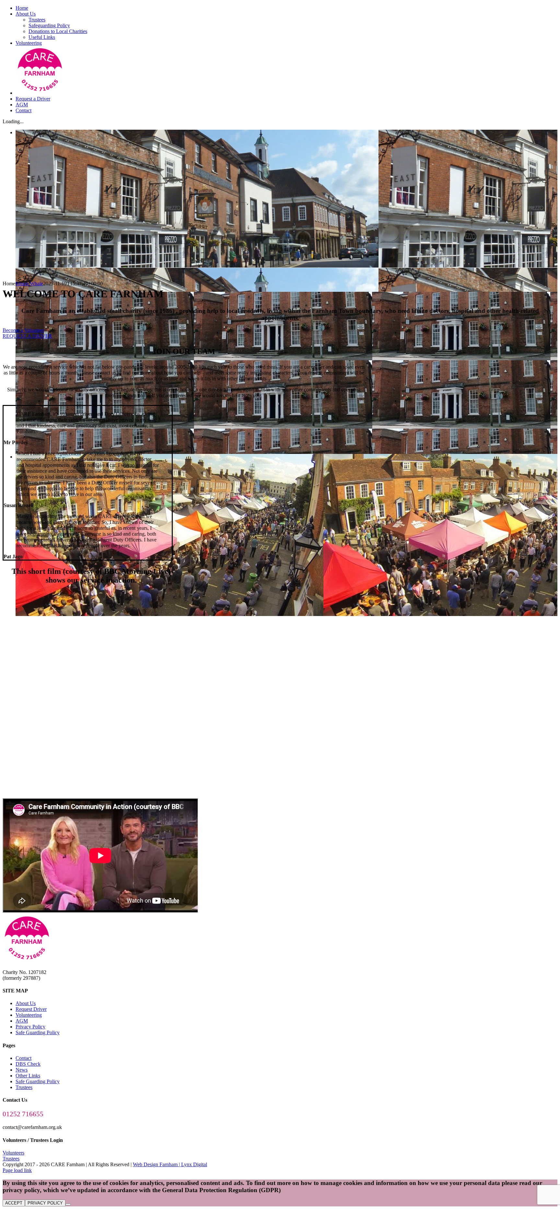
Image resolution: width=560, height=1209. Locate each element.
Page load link (17, 1170)
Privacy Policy (30, 1026)
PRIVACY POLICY (45, 1203)
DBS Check (28, 1064)
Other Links (28, 1075)
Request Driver (31, 1009)
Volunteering (29, 1015)
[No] (68, 1204)
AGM (22, 1021)
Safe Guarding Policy (38, 1032)
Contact (23, 1058)
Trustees (24, 1087)
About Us (26, 1003)
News (22, 1070)
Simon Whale (29, 283)
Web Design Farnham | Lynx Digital (170, 1164)
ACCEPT (13, 1203)
